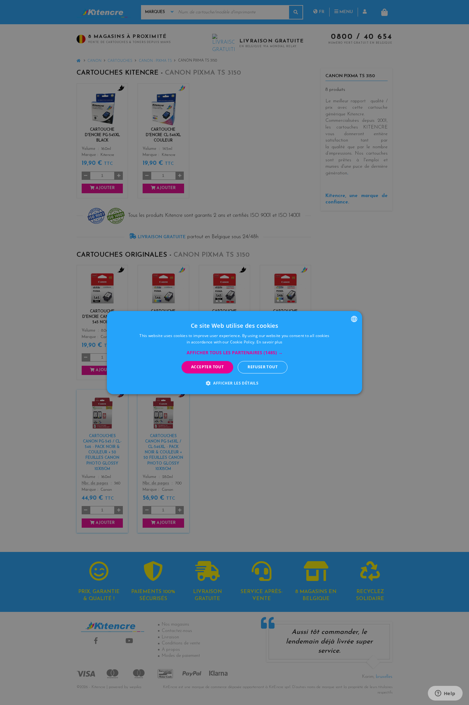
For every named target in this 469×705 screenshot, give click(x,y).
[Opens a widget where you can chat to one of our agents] (445, 694)
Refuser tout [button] (263, 367)
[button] (235, 353)
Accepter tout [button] (207, 367)
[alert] (234, 352)
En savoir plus (269, 342)
